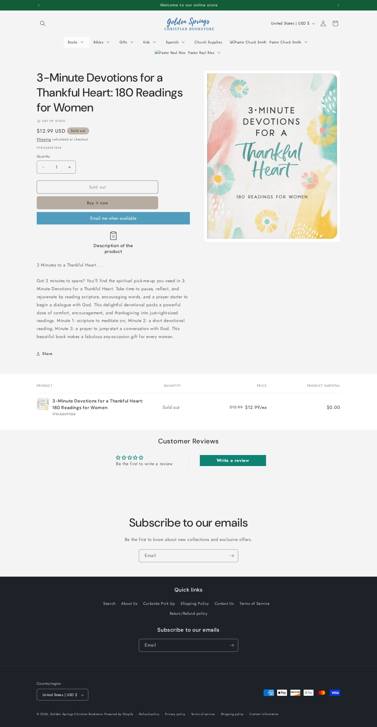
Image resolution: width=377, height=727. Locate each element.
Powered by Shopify (119, 714)
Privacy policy (175, 714)
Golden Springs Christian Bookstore (76, 714)
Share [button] (47, 353)
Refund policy (149, 714)
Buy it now (97, 203)
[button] (43, 23)
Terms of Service (255, 603)
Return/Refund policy (189, 613)
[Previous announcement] (39, 5)
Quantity (43, 156)
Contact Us (224, 603)
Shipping (44, 139)
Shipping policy (232, 714)
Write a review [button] (233, 460)
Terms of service (203, 714)
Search (109, 603)
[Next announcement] (338, 5)
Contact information (264, 714)
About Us (129, 603)
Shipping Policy (194, 603)
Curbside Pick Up (159, 603)
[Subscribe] (232, 555)
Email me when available (113, 218)
